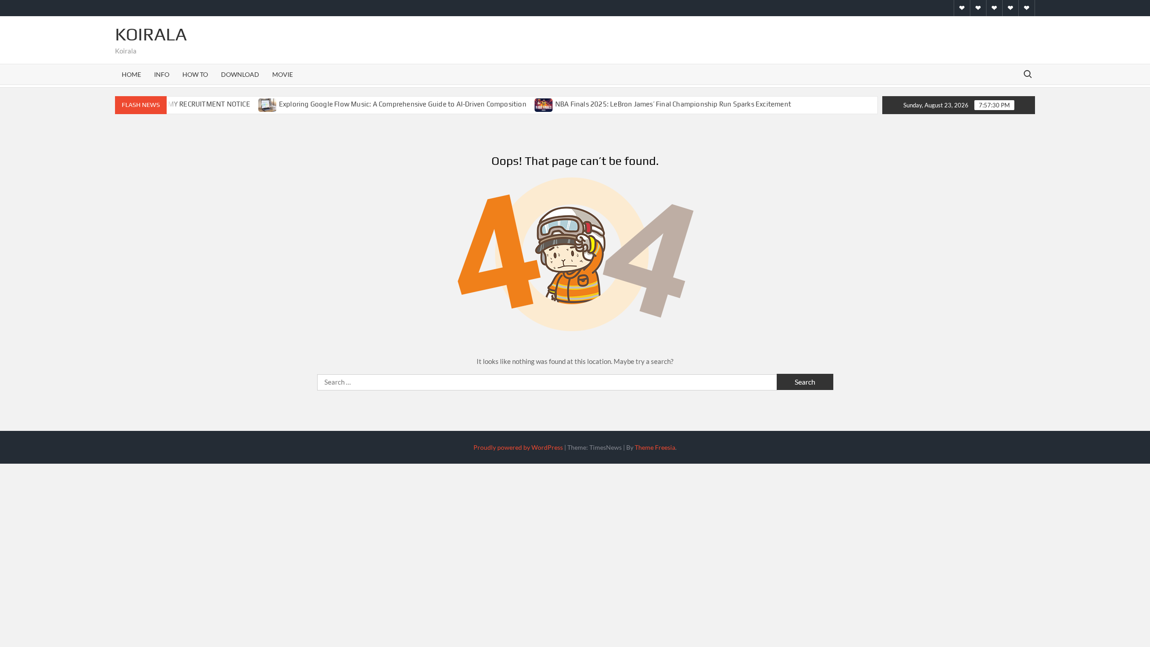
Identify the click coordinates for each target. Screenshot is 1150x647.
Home (131, 74)
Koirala (151, 34)
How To (195, 74)
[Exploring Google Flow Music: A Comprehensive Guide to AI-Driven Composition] (268, 104)
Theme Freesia (655, 447)
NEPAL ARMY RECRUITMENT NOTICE (193, 104)
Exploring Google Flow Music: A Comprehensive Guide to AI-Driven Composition (402, 104)
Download (240, 74)
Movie (282, 74)
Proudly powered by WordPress (518, 447)
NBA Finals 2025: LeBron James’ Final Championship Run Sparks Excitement (673, 104)
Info (161, 74)
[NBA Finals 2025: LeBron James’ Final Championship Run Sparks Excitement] (544, 104)
